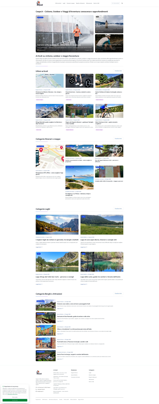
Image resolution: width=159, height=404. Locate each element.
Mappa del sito (81, 399)
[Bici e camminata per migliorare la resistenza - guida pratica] (109, 43)
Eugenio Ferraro (39, 89)
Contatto (60, 399)
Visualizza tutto (118, 70)
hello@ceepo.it (40, 391)
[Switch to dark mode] (122, 3)
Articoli (55, 370)
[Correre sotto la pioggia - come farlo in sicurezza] (65, 33)
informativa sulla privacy (12, 394)
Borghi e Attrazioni (80, 3)
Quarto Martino (98, 89)
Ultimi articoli (58, 3)
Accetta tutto (15, 400)
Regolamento (38, 399)
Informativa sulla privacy (53, 399)
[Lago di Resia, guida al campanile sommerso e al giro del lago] (109, 24)
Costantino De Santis (69, 158)
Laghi (64, 3)
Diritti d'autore (44, 399)
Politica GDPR (66, 399)
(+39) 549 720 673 (41, 389)
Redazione (74, 370)
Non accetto (14, 397)
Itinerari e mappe (71, 3)
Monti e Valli (96, 3)
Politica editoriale (73, 399)
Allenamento (89, 3)
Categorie (91, 370)
